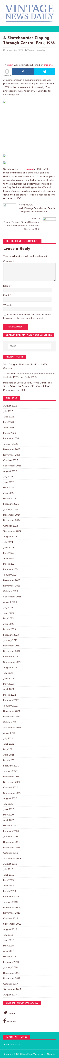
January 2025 (10, 509)
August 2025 (10, 471)
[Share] (23, 71)
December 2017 (11, 972)
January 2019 (10, 902)
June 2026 (8, 416)
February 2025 (11, 503)
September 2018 (12, 923)
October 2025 (10, 460)
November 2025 (11, 454)
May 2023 (8, 618)
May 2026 (8, 422)
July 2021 (8, 738)
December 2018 (11, 907)
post (10, 64)
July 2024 (8, 542)
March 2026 (9, 432)
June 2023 (8, 612)
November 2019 (11, 847)
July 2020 (8, 803)
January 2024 (10, 574)
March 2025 (9, 498)
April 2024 (8, 558)
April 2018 (8, 951)
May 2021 (8, 749)
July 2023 (8, 607)
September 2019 (12, 858)
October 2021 (10, 722)
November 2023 (11, 585)
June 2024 (8, 547)
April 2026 (8, 427)
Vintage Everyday (36, 50)
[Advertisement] (29, 128)
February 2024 (11, 569)
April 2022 (8, 689)
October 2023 (10, 591)
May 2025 (8, 487)
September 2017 (12, 989)
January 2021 (10, 771)
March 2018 (9, 956)
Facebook (11, 1021)
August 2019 (10, 863)
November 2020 (11, 782)
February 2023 (11, 634)
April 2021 (8, 754)
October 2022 (10, 656)
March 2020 (9, 825)
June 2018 (8, 940)
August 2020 (10, 798)
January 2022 (10, 705)
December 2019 (11, 841)
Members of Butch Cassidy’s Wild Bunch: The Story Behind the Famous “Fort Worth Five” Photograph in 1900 (27, 386)
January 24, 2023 (14, 50)
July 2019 (8, 869)
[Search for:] (29, 346)
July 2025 (8, 476)
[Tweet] (44, 71)
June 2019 (8, 874)
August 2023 (10, 602)
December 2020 (11, 776)
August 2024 (10, 536)
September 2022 (12, 661)
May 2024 (8, 553)
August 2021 (10, 733)
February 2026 (11, 438)
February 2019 (11, 896)
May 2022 (8, 683)
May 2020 (8, 814)
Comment (8, 261)
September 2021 (12, 727)
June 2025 (8, 482)
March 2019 (9, 891)
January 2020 (10, 836)
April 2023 (8, 623)
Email (6, 295)
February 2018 (11, 961)
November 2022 (11, 651)
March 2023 (9, 629)
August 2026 (10, 405)
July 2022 (8, 672)
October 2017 (10, 983)
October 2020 (10, 787)
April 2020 (8, 820)
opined (30, 169)
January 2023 (10, 640)
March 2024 (9, 563)
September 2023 (12, 596)
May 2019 (8, 880)
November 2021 (11, 716)
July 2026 (8, 411)
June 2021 (8, 743)
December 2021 (11, 711)
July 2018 (8, 934)
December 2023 (11, 580)
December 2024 (11, 514)
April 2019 (8, 885)
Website (7, 304)
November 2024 (11, 520)
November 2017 (11, 978)
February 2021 (11, 765)
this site (48, 64)
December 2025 (11, 449)
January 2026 (10, 443)
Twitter (11, 1013)
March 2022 (9, 694)
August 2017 (10, 994)
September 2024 (12, 531)
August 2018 (10, 929)
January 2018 (10, 967)
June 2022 (8, 678)
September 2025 (12, 465)
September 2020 (12, 792)
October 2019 (10, 852)
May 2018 (8, 945)
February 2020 (11, 831)
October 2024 (10, 525)
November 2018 (11, 912)
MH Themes (49, 1054)
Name (6, 285)
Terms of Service (11, 1044)
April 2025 (8, 492)
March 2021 (9, 760)
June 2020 (8, 809)
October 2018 (10, 918)
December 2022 (11, 645)
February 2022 (11, 700)
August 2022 (10, 667)
